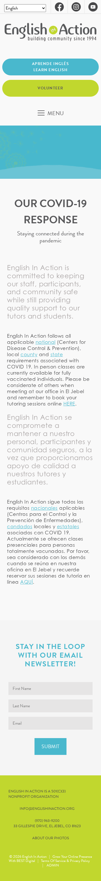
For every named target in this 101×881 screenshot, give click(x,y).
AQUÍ (26, 582)
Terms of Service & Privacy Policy (65, 861)
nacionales (44, 508)
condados (19, 526)
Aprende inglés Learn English (50, 67)
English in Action (34, 856)
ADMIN (53, 865)
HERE (69, 404)
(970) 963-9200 (47, 821)
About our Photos (50, 838)
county (28, 354)
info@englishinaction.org (47, 809)
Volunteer (50, 88)
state (56, 354)
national (46, 342)
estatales (68, 526)
